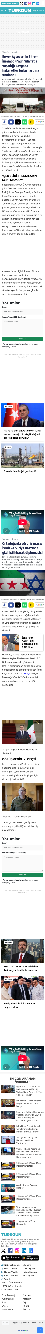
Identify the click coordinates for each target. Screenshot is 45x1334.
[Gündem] (22, 414)
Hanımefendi (8, 1309)
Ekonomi (27, 1265)
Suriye (27, 673)
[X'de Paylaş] (18, 122)
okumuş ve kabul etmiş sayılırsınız (20, 345)
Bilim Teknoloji (8, 1295)
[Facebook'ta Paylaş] (11, 122)
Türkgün (5, 52)
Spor (4, 1302)
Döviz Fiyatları (29, 1268)
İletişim (26, 1309)
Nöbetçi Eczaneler (12, 1265)
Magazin (27, 1298)
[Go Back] (40, 1330)
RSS (6, 1322)
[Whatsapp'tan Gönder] (24, 122)
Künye (26, 1305)
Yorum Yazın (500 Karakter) (14, 317)
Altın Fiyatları (29, 1275)
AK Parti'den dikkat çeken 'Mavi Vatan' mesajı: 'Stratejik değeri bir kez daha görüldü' (22, 434)
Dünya (15, 539)
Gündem (16, 52)
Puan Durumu (11, 1275)
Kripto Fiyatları (30, 1272)
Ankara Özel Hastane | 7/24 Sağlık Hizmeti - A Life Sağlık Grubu (11, 1286)
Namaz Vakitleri (11, 1272)
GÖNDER (22, 339)
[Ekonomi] (22, 950)
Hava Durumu (11, 1268)
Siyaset (5, 1305)
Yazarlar (8, 1279)
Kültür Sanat (8, 1298)
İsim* (4, 307)
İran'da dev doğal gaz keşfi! (20, 471)
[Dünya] (22, 455)
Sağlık (26, 1302)
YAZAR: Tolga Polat (31, 116)
